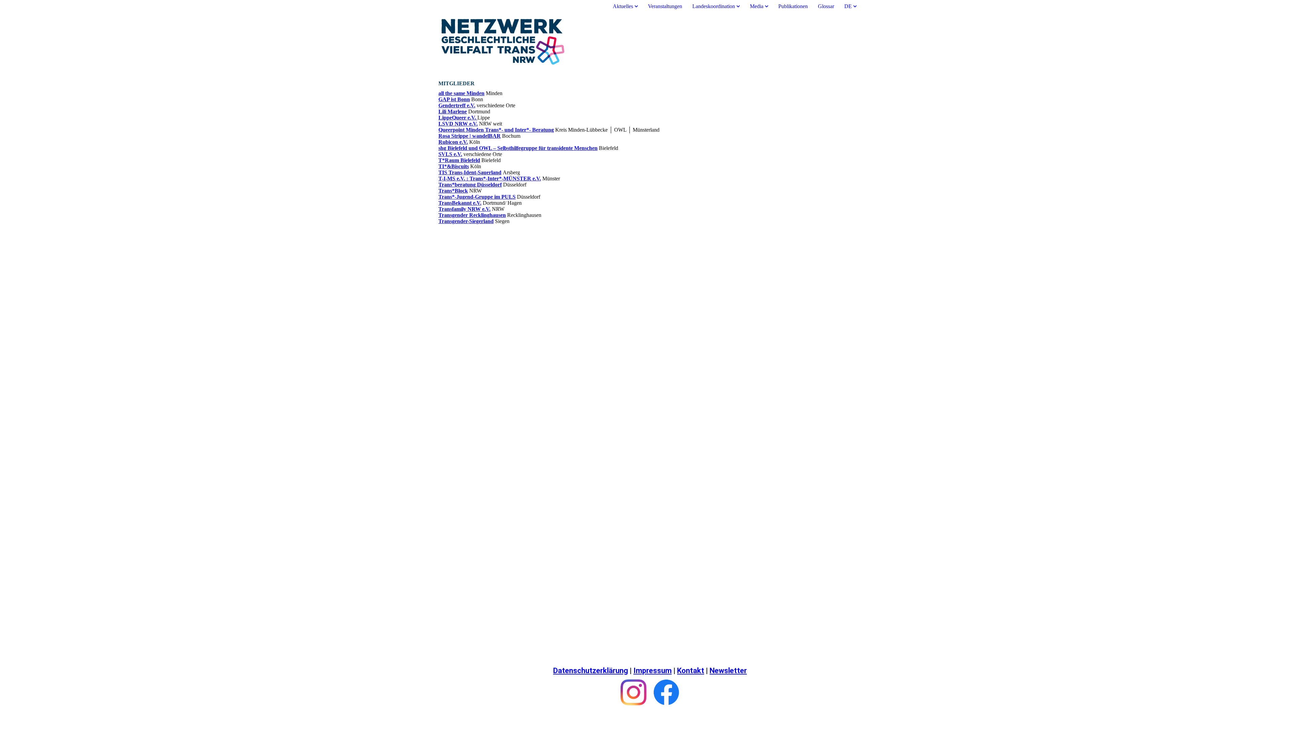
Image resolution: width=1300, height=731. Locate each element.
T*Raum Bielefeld (459, 160)
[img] (650, 41)
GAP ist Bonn (454, 99)
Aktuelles (623, 6)
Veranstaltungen (665, 6)
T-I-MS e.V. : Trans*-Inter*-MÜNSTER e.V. (489, 178)
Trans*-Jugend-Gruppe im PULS (477, 197)
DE (848, 6)
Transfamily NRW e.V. (464, 209)
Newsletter (728, 670)
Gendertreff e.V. (456, 105)
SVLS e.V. (450, 154)
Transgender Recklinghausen (472, 215)
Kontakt (690, 670)
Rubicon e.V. (453, 142)
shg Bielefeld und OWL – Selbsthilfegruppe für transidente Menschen (518, 148)
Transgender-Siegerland (466, 221)
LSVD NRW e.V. (458, 124)
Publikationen (793, 6)
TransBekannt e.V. (459, 203)
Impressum (652, 670)
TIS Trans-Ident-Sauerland (469, 172)
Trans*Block (453, 191)
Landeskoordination (713, 6)
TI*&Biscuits (453, 166)
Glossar (826, 6)
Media (756, 6)
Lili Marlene (452, 111)
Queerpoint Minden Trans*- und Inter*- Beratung (496, 130)
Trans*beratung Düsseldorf (470, 184)
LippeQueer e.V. (457, 117)
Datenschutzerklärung (590, 670)
